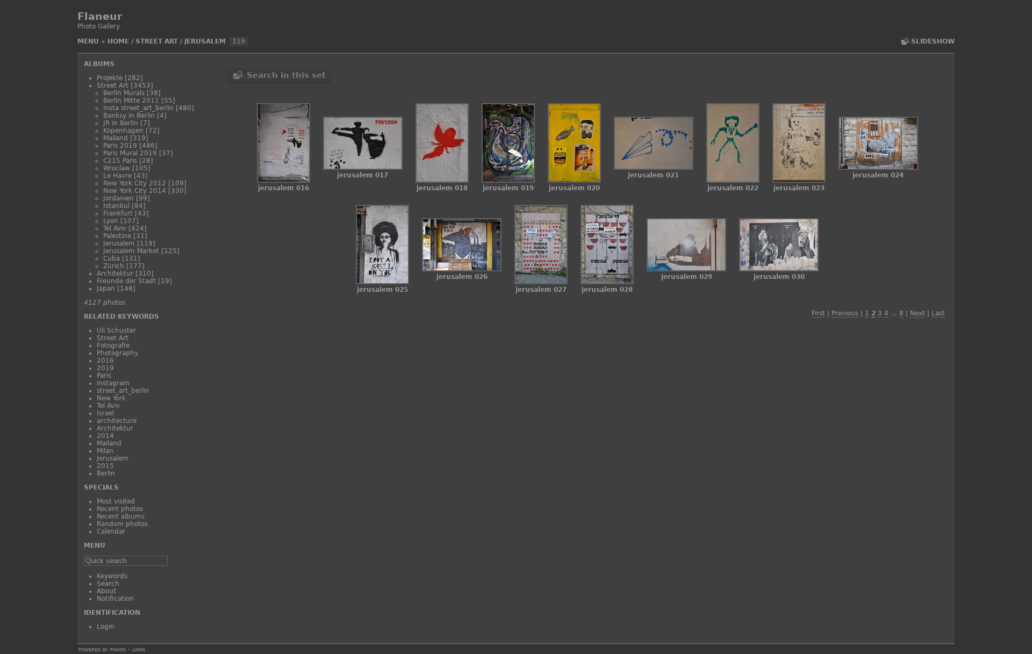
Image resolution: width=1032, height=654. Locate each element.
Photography (117, 353)
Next (917, 313)
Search (108, 583)
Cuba (111, 258)
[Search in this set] (904, 41)
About (106, 591)
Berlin (106, 473)
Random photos (122, 524)
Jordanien (118, 198)
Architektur (115, 273)
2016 (105, 360)
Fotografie (113, 345)
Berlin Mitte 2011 (131, 100)
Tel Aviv (114, 228)
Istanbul (116, 206)
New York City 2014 (134, 191)
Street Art (156, 41)
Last (938, 313)
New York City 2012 (134, 183)
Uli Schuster (116, 330)
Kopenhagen (123, 130)
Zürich (113, 266)
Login (105, 626)
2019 (105, 368)
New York (111, 398)
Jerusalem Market (131, 251)
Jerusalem (205, 41)
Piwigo (118, 649)
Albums (99, 64)
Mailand (115, 138)
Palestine (117, 236)
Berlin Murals (124, 93)
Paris (104, 375)
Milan (105, 451)
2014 (105, 436)
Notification (115, 598)
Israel (105, 413)
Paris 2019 (120, 145)
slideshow (933, 41)
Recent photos (120, 509)
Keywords (112, 576)
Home (118, 41)
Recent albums (121, 516)
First (818, 313)
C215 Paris (120, 160)
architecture (117, 421)
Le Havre (117, 175)
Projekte (110, 78)
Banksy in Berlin (129, 115)
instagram (113, 383)
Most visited (116, 501)
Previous (845, 313)
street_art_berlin (123, 390)
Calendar (111, 531)
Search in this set (286, 75)
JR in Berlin (120, 123)
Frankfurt (118, 213)
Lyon (110, 221)
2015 (105, 466)
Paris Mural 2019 (130, 153)
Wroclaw (116, 168)
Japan (106, 288)
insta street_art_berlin (138, 108)
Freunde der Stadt (126, 281)
